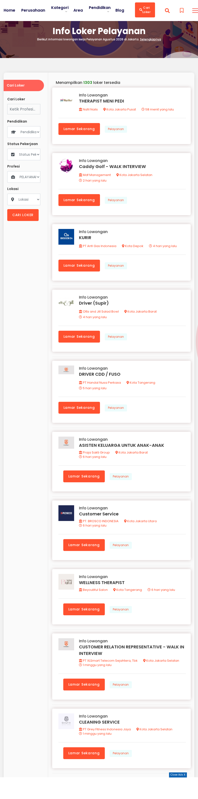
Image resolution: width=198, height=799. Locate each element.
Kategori (60, 7)
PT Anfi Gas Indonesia (99, 246)
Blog (119, 10)
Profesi (13, 166)
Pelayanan (116, 129)
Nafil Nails (90, 109)
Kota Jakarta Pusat (121, 109)
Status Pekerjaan (22, 144)
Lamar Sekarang (79, 128)
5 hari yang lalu (94, 388)
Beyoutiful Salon (95, 589)
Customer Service (99, 514)
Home (9, 10)
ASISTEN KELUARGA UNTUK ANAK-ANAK (121, 445)
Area (78, 10)
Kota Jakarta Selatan (135, 175)
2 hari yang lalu (94, 180)
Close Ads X (177, 775)
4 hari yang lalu (164, 246)
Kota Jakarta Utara (142, 521)
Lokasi (13, 189)
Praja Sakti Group (96, 452)
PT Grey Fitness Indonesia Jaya (106, 729)
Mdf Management (96, 175)
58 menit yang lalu (159, 109)
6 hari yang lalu (94, 456)
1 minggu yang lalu (97, 665)
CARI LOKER (23, 215)
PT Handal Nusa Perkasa (101, 382)
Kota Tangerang (142, 382)
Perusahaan (33, 10)
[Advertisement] (99, 788)
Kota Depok (133, 246)
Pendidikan (100, 7)
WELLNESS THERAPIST (102, 582)
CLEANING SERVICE (99, 722)
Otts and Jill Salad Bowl (100, 311)
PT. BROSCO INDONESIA (100, 521)
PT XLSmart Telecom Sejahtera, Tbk (110, 660)
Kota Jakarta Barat (142, 311)
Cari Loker (146, 10)
